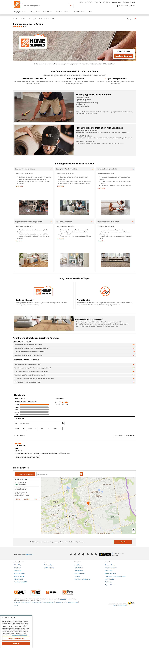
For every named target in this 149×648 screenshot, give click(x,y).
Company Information (111, 568)
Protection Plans (78, 568)
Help (45, 562)
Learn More (19, 186)
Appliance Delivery (19, 576)
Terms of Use (17, 602)
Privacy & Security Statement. (19, 635)
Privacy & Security (79, 573)
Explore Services (123, 55)
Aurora (31, 19)
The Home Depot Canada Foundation (115, 576)
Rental (81, 2)
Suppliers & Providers (111, 585)
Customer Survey (49, 568)
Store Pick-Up (17, 570)
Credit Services (89, 2)
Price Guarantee (18, 579)
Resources (77, 562)
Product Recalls (78, 570)
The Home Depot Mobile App (82, 579)
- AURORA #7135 (20, 483)
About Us (107, 562)
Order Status (106, 2)
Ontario (25, 19)
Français (132, 2)
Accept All (16, 643)
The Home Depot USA (48, 602)
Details (18, 499)
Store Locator (17, 19)
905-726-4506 (26, 494)
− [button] (133, 532)
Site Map (16, 605)
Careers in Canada (110, 565)
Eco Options (108, 582)
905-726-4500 (23, 492)
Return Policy (17, 565)
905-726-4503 (25, 495)
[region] (16, 631)
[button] (71, 5)
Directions (26, 499)
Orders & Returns (19, 562)
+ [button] (133, 529)
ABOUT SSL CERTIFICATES (120, 605)
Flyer (36, 499)
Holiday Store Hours (110, 573)
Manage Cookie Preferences (16, 638)
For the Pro (98, 2)
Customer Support (116, 2)
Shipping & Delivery (19, 573)
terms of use (63, 599)
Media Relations (109, 579)
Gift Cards (126, 2)
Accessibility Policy (60, 602)
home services (39, 19)
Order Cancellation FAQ (20, 582)
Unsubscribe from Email (72, 602)
